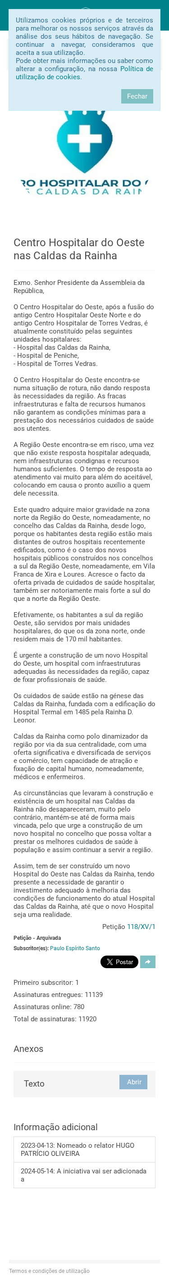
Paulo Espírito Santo (75, 948)
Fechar (137, 96)
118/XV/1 (141, 927)
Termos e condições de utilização (49, 1271)
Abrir (133, 1082)
